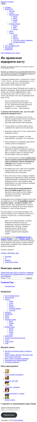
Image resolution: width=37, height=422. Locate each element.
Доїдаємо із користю (12, 362)
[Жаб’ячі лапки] (7, 398)
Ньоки (15, 20)
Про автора (9, 47)
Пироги (16, 38)
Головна (8, 7)
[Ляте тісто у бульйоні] (7, 385)
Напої (11, 44)
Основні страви (14, 24)
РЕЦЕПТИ (9, 9)
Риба (15, 27)
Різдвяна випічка (19, 42)
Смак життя (9, 341)
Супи (15, 22)
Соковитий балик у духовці (14, 393)
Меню (3, 3)
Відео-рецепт (9, 297)
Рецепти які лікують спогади (15, 338)
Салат (7, 340)
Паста (15, 16)
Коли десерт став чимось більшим (17, 358)
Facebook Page (7, 282)
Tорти (15, 35)
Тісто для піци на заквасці (14, 374)
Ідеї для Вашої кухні (12, 46)
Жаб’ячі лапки (10, 400)
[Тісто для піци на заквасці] (7, 373)
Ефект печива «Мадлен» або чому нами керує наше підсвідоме (19, 355)
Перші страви (14, 14)
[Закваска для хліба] (7, 379)
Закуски (12, 11)
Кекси (15, 36)
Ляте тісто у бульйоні (12, 387)
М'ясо (11, 321)
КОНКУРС (9, 49)
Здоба (11, 303)
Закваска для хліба (11, 381)
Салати (11, 13)
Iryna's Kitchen (18, 420)
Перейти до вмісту (7, 2)
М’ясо (15, 25)
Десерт (11, 33)
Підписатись (9, 415)
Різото (15, 18)
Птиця (15, 29)
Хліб (6, 343)
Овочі (11, 31)
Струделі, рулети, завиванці (23, 40)
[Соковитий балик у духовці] (7, 391)
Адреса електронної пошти (10, 407)
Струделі (12, 310)
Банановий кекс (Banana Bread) (16, 360)
